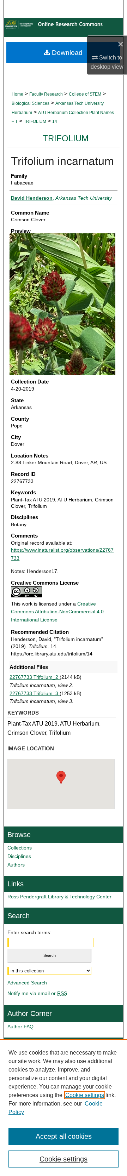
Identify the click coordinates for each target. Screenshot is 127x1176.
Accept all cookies (64, 1136)
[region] (63, 1107)
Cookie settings (84, 1095)
